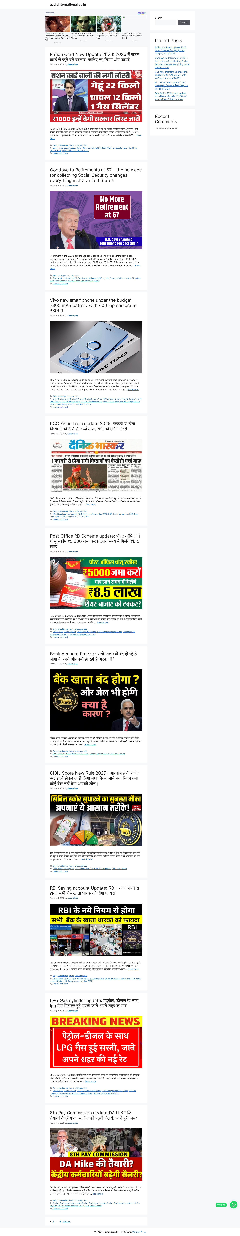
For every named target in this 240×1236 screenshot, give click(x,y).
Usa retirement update (90, 281)
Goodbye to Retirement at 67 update (93, 278)
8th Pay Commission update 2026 (121, 1203)
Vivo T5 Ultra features (71, 401)
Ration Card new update (112, 148)
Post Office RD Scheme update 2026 (79, 634)
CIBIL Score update (102, 869)
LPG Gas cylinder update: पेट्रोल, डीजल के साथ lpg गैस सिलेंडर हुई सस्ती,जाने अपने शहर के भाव (94, 1003)
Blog (55, 145)
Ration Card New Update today (75, 151)
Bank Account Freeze (62, 754)
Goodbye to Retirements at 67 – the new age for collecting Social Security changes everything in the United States (96, 175)
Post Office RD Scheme (86, 632)
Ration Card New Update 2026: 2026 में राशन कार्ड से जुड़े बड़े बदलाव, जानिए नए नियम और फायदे (94, 57)
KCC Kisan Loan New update (65, 514)
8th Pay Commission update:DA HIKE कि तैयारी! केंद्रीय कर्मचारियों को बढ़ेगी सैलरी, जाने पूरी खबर (93, 1115)
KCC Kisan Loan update (118, 514)
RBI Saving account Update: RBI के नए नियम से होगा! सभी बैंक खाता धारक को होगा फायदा (94, 890)
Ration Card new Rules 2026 (89, 148)
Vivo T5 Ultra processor (130, 401)
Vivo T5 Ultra (58, 399)
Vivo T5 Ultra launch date (91, 401)
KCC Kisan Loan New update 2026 (92, 514)
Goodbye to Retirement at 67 (65, 278)
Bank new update (117, 754)
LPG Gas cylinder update (81, 1093)
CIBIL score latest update (63, 869)
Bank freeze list (103, 754)
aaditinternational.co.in (68, 4)
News (71, 145)
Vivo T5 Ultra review (58, 404)
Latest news (63, 145)
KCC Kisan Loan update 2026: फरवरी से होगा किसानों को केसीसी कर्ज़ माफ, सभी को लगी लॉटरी (92, 426)
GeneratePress (139, 1232)
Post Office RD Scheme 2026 (109, 632)
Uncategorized (81, 145)
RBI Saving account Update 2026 (78, 981)
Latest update (70, 148)
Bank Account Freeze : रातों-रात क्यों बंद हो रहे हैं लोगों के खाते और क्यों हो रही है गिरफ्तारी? (93, 656)
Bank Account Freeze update (84, 754)
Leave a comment (60, 153)
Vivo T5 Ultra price (111, 401)
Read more (133, 389)
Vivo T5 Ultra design (125, 399)
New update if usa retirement (68, 281)
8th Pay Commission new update (67, 1203)
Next (66, 1221)
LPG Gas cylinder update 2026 (106, 1093)
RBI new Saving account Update (90, 978)
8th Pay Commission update (94, 1203)
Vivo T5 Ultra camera (107, 399)
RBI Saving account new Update (118, 978)
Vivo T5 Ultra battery (88, 399)
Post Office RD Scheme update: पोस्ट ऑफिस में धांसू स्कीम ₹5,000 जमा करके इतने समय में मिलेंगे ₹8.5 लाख (95, 541)
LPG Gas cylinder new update (89, 1091)
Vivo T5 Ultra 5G (72, 399)
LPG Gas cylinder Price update (115, 1091)
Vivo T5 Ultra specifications (79, 404)
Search (158, 18)
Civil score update (119, 869)
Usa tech (75, 275)
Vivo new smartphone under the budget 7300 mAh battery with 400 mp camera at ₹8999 (93, 305)
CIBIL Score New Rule (84, 869)
